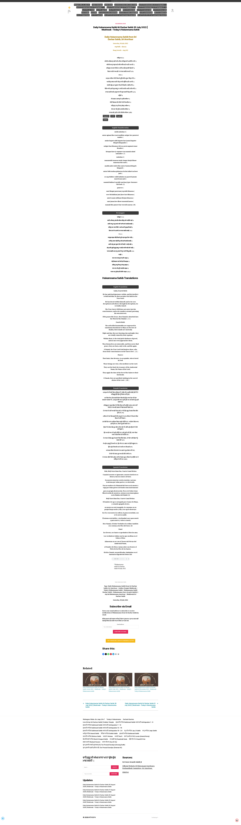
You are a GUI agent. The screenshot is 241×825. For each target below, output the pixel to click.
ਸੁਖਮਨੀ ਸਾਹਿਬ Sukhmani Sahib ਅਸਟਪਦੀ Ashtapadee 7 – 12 (91, 7)
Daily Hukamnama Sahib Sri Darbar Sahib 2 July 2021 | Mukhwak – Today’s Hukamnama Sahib (120, 689)
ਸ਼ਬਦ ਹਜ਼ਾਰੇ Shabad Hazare (83, 15)
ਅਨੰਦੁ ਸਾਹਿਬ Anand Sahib (115, 10)
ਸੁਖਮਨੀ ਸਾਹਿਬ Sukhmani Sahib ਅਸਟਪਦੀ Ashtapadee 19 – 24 (152, 7)
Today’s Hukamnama (97, 4)
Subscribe (114, 773)
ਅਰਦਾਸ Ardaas (85, 12)
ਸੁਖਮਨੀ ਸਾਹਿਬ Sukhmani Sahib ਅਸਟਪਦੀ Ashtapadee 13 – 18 (121, 7)
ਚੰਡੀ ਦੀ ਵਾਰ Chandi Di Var (160, 12)
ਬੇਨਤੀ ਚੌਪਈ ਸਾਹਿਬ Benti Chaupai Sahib (128, 12)
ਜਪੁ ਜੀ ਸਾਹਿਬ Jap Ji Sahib (88, 10)
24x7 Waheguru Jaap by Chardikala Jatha (120, 640)
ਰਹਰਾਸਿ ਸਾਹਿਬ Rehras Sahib (160, 10)
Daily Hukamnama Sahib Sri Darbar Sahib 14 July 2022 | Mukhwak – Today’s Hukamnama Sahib (94, 689)
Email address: (120, 624)
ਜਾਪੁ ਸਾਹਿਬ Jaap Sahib (101, 10)
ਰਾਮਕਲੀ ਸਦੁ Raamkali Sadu (146, 12)
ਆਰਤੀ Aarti (94, 12)
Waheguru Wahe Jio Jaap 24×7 (82, 4)
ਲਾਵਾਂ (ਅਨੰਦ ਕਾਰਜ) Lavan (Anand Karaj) (108, 12)
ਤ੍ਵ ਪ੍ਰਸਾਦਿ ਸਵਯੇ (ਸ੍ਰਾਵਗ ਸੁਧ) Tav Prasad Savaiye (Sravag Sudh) (120, 15)
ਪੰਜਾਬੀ (112, 116)
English (119, 116)
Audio (105, 120)
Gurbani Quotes (108, 4)
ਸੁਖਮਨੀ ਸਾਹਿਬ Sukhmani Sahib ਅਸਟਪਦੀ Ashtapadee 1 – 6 (153, 4)
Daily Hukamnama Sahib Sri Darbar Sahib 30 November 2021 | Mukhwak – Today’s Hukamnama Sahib (146, 689)
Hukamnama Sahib (120, 23)
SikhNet (125, 772)
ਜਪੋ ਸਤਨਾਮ (92, 817)
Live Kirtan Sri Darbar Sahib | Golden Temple (126, 4)
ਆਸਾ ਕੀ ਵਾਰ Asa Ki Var (97, 15)
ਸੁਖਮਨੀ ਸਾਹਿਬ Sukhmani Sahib (144, 10)
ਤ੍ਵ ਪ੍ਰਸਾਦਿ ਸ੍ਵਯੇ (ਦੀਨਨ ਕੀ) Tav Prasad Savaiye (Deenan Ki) (152, 15)
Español (106, 116)
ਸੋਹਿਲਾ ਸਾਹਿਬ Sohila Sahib (129, 10)
